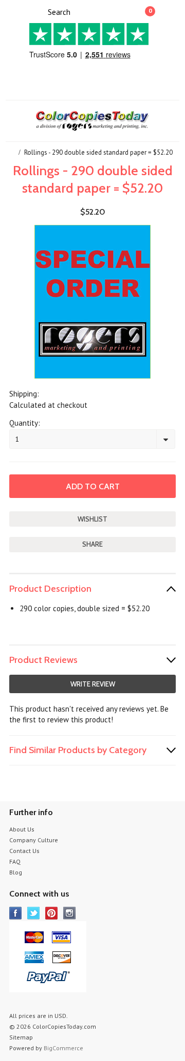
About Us (21, 829)
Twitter (33, 913)
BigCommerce (63, 1048)
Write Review (92, 684)
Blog (15, 872)
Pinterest (51, 913)
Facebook (15, 913)
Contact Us (24, 851)
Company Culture (33, 840)
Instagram (69, 913)
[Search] (38, 11)
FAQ (15, 861)
